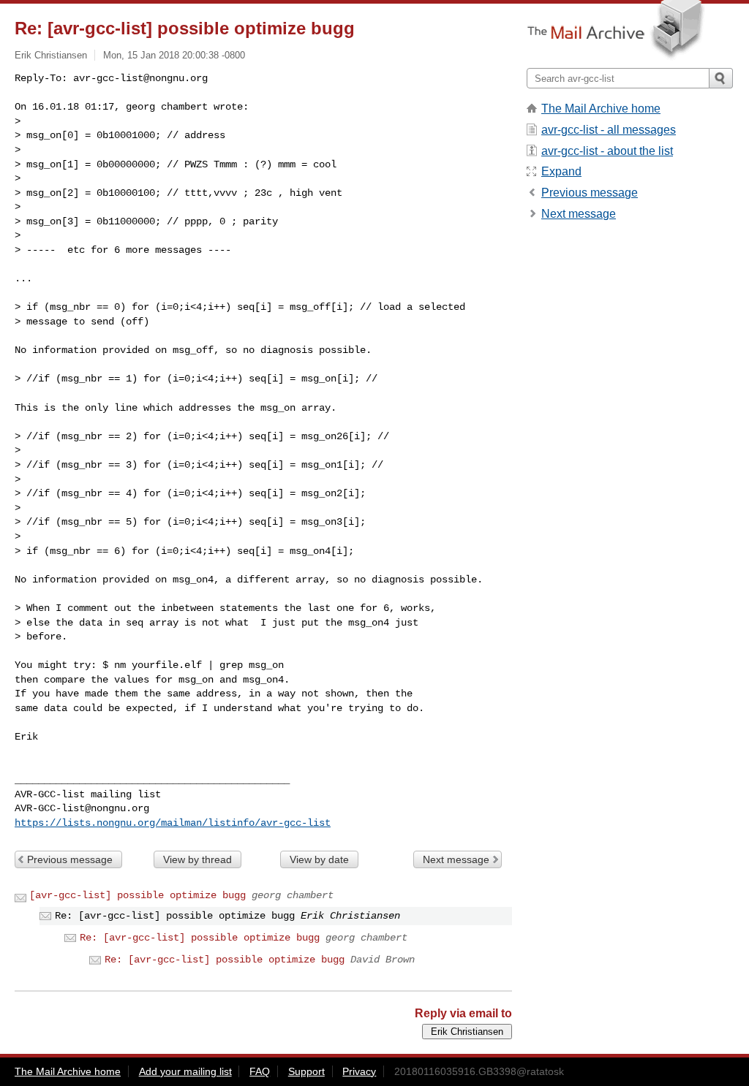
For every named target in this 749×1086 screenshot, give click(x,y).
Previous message (70, 859)
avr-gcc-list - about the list (607, 151)
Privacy (359, 1071)
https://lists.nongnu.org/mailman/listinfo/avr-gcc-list (173, 823)
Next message (456, 859)
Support (306, 1071)
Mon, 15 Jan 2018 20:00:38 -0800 (174, 55)
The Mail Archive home (600, 108)
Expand (561, 171)
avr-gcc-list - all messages (608, 130)
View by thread (197, 859)
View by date (319, 859)
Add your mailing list (185, 1071)
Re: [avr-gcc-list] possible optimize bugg (200, 937)
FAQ (259, 1071)
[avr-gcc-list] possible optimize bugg (137, 895)
